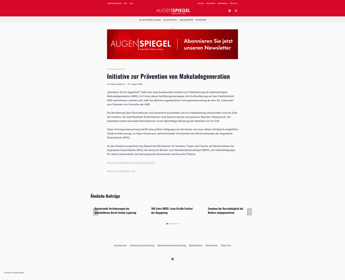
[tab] (167, 223)
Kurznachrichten (170, 20)
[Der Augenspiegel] (173, 11)
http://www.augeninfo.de (121, 171)
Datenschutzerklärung (142, 245)
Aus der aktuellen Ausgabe (150, 20)
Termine (200, 3)
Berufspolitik (201, 20)
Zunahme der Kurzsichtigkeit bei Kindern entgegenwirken (225, 210)
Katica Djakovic (118, 84)
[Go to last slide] (95, 212)
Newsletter (210, 3)
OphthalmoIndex (115, 3)
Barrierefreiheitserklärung (171, 245)
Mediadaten (223, 3)
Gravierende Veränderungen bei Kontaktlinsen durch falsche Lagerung (115, 210)
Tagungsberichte (186, 20)
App (131, 3)
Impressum (120, 245)
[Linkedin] (229, 10)
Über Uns (233, 3)
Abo (125, 3)
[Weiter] (249, 212)
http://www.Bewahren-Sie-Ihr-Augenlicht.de (131, 162)
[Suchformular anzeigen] (236, 10)
